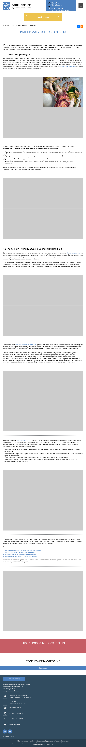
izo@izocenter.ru (15, 708)
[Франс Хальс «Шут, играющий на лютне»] (23, 193)
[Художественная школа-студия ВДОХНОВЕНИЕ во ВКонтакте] (5, 731)
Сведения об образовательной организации (16, 684)
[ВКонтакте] (78, 26)
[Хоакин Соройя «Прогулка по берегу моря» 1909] (63, 616)
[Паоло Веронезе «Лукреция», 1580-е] (63, 321)
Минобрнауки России (9, 689)
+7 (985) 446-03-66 (16, 719)
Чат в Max (55, 3)
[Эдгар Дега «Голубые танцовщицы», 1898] (23, 586)
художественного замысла (26, 344)
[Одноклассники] (82, 26)
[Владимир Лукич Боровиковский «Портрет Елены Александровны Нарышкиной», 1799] (63, 416)
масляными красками (67, 66)
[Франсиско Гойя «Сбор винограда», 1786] (23, 416)
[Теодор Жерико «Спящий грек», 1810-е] (23, 321)
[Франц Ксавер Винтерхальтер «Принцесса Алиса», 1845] (63, 122)
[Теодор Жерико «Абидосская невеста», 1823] (63, 290)
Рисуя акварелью (74, 253)
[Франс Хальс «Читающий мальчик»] (23, 92)
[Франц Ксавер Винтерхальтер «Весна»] (23, 122)
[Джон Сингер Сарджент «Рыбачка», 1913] (63, 586)
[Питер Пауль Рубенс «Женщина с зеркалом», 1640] (23, 386)
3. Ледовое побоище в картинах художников (19, 554)
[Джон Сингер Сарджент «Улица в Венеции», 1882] (23, 616)
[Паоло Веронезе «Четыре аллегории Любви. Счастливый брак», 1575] (63, 92)
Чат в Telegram (57, 5)
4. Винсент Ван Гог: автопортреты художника (20, 556)
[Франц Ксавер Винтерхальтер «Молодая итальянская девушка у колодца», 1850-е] (63, 223)
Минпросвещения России (11, 691)
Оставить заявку (14, 679)
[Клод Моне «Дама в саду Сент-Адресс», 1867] (23, 515)
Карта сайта (9, 736)
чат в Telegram (15, 724)
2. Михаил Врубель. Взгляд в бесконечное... (19, 552)
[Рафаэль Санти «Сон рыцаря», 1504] (23, 290)
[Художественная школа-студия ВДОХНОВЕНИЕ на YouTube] (10, 731)
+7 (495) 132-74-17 (59, 8)
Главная (6, 26)
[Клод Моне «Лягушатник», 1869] (23, 485)
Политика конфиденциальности (13, 686)
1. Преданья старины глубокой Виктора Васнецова (22, 550)
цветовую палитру (23, 440)
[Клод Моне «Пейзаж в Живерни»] (63, 485)
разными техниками (53, 156)
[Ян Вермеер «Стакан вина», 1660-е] (23, 223)
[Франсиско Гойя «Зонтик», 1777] (63, 386)
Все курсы (43, 668)
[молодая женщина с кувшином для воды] (63, 193)
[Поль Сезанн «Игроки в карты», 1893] (63, 515)
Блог (12, 26)
